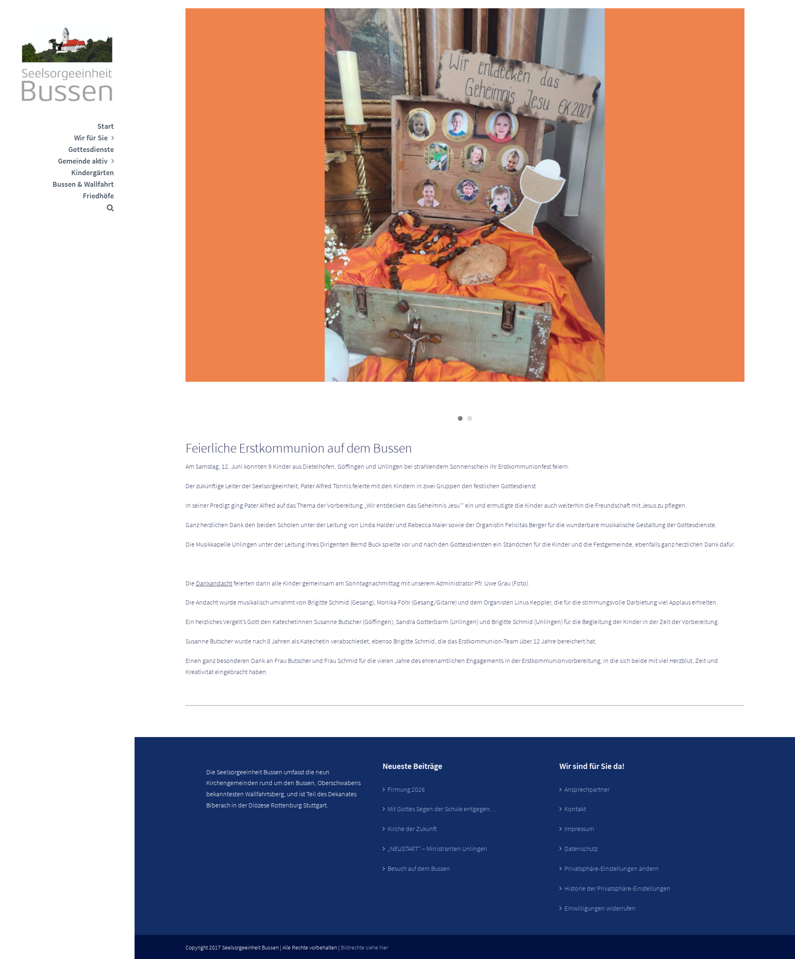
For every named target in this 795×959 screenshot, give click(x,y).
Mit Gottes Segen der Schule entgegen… (442, 809)
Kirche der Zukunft (412, 828)
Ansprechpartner (587, 789)
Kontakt (575, 809)
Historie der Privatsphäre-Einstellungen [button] (617, 888)
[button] (67, 207)
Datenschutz (580, 848)
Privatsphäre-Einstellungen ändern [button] (611, 868)
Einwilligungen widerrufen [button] (600, 908)
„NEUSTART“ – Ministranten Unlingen (437, 848)
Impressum (579, 828)
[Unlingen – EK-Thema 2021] (465, 195)
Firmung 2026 (406, 789)
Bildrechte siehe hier (364, 947)
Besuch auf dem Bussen (419, 868)
